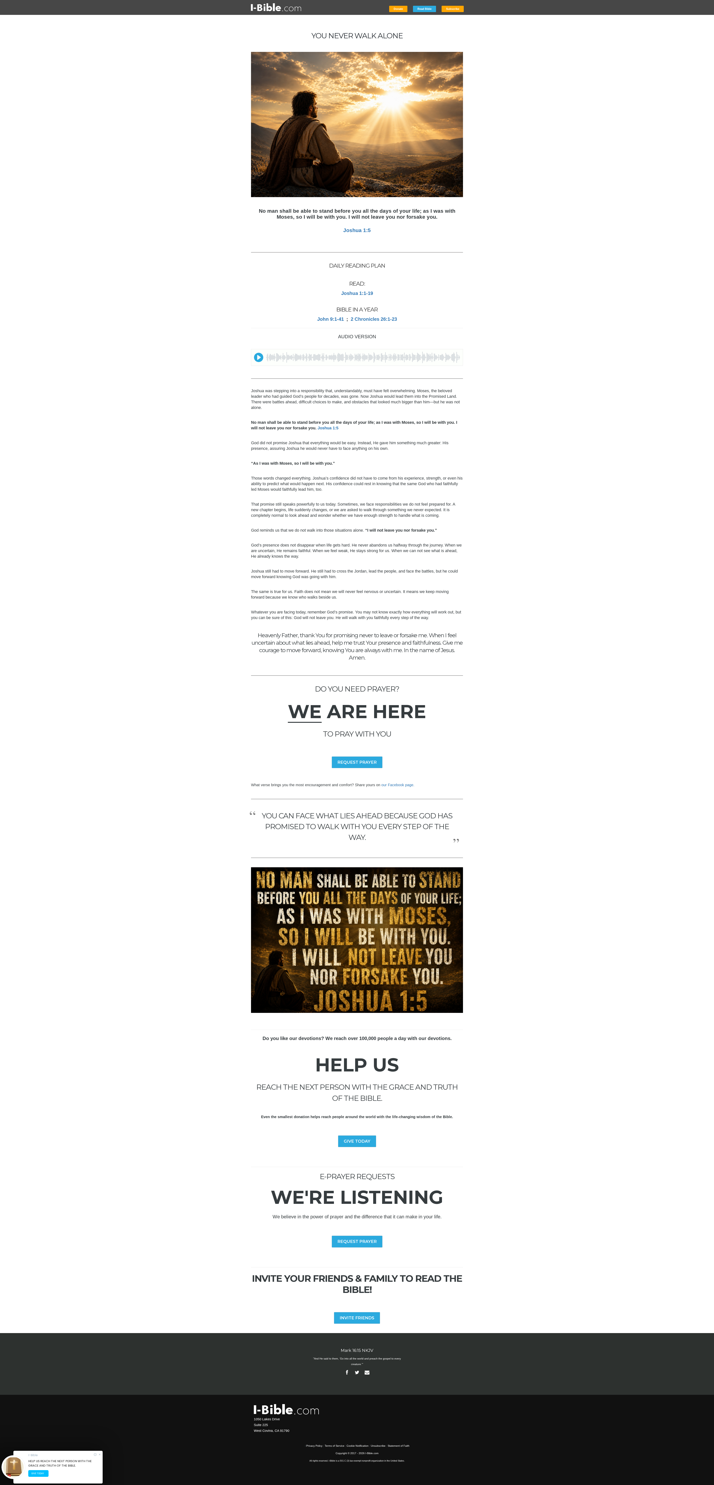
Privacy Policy (314, 1445)
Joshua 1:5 (357, 230)
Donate (398, 8)
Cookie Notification (358, 1445)
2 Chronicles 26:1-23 (374, 319)
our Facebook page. (397, 785)
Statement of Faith (398, 1445)
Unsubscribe (378, 1445)
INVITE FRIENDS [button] (357, 1317)
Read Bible (424, 8)
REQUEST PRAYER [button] (357, 762)
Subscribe (452, 8)
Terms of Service (334, 1445)
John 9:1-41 (330, 319)
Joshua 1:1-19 (357, 293)
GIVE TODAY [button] (357, 1141)
